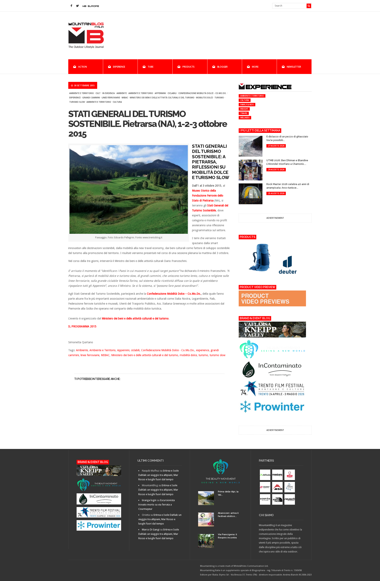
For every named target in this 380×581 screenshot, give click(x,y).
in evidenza (108, 93)
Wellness (245, 117)
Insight (244, 108)
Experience (119, 66)
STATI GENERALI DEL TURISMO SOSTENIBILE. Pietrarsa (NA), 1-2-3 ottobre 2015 (147, 124)
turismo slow (77, 102)
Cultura (117, 102)
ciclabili (172, 93)
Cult (98, 93)
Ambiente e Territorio (81, 93)
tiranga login (149, 500)
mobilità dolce (204, 97)
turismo (219, 97)
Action (82, 66)
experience (75, 97)
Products (188, 66)
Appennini (160, 93)
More (255, 66)
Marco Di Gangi (151, 529)
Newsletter (294, 66)
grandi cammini (91, 97)
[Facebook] (71, 6)
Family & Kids (247, 104)
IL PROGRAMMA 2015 (82, 326)
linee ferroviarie (111, 97)
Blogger (222, 66)
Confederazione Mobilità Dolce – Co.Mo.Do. (174, 293)
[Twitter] (77, 6)
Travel (243, 113)
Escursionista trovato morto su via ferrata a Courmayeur (156, 504)
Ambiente (122, 93)
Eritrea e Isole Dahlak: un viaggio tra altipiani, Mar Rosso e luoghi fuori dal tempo (158, 475)
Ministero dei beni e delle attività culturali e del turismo (162, 97)
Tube (150, 66)
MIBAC (125, 97)
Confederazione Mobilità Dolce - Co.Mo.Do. (202, 93)
